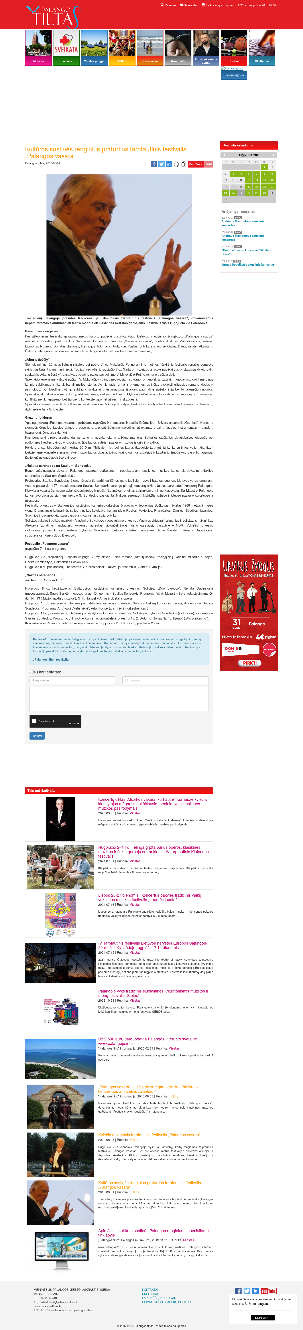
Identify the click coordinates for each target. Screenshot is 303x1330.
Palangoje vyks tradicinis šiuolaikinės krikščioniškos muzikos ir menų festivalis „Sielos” (153, 993)
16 (272, 180)
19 (241, 186)
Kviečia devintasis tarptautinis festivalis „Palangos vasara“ (149, 1134)
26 (241, 193)
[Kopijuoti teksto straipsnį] (183, 164)
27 (249, 193)
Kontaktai (190, 5)
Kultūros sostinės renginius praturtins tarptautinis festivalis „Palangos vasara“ (149, 1185)
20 (249, 186)
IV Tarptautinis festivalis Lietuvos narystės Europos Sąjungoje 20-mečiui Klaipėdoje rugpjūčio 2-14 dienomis (152, 945)
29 (264, 193)
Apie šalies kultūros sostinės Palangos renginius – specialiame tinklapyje (153, 1232)
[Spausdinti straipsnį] (176, 164)
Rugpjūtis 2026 (249, 155)
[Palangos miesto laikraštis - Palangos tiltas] (54, 14)
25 (233, 193)
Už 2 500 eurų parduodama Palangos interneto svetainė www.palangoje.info (147, 1041)
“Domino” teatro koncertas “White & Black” (247, 252)
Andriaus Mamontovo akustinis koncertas (243, 223)
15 (264, 180)
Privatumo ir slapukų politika (166, 1302)
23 (272, 186)
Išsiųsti (37, 736)
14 (256, 180)
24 (225, 193)
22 (264, 186)
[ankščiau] (224, 155)
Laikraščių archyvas (219, 5)
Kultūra (174, 1096)
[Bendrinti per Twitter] (161, 164)
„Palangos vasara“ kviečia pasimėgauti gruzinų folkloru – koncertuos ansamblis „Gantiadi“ (148, 1089)
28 (256, 193)
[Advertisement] (151, 112)
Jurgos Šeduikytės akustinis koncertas (248, 264)
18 (233, 186)
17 (225, 186)
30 (272, 193)
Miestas (135, 813)
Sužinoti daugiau (256, 1303)
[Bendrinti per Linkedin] (169, 164)
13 (249, 180)
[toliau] (274, 155)
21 (256, 186)
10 (225, 180)
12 (241, 180)
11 (233, 180)
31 (225, 199)
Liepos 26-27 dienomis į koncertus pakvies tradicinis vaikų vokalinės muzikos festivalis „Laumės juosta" (149, 897)
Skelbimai (150, 1294)
